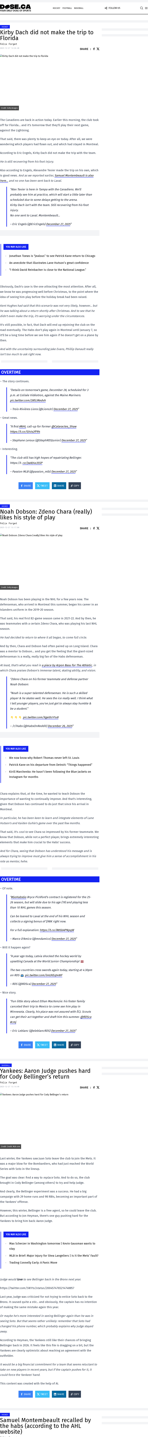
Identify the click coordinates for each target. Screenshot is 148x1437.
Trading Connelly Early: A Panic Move (33, 1262)
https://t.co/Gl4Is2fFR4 (25, 431)
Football (67, 8)
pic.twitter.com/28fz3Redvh (28, 400)
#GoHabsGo (18, 897)
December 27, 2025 (58, 224)
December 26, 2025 (60, 726)
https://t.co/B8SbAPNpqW (57, 930)
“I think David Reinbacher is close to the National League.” (47, 269)
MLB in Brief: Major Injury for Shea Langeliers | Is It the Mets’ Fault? (53, 1255)
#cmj (13, 1022)
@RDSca (85, 1017)
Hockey (56, 8)
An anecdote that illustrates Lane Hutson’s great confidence (49, 263)
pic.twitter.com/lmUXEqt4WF (43, 975)
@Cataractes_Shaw (63, 426)
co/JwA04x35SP (32, 463)
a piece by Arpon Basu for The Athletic (67, 665)
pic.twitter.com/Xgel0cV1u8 (40, 717)
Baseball (78, 8)
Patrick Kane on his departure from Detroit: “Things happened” (50, 764)
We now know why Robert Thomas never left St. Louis (44, 758)
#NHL (22, 426)
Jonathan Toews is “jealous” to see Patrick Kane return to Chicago (52, 256)
